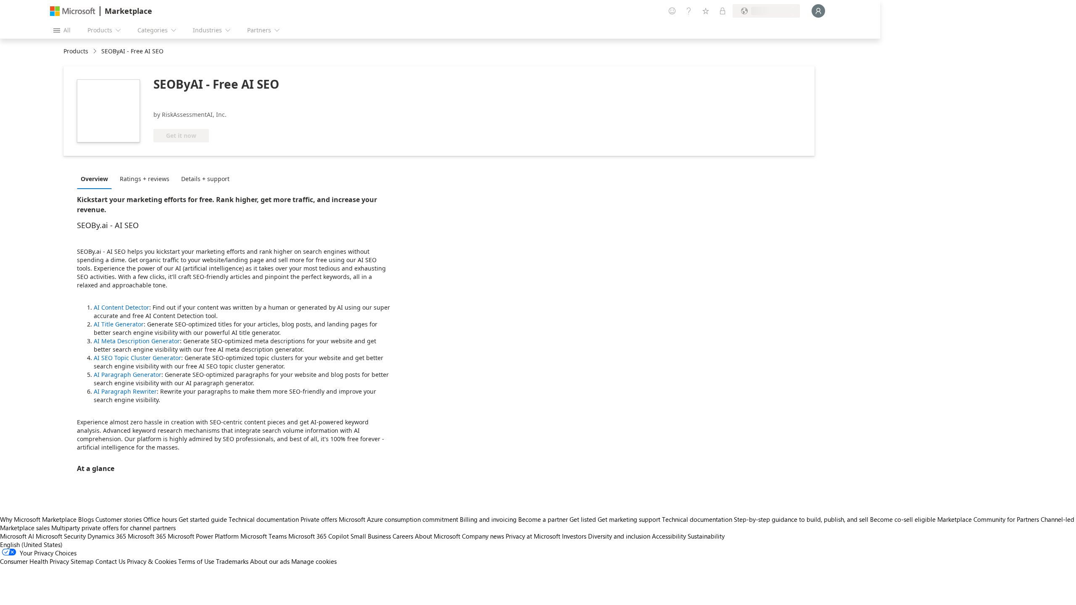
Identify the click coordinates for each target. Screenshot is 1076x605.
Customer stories (118, 519)
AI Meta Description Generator (137, 341)
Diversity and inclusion (619, 536)
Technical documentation (264, 519)
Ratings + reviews (144, 179)
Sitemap (82, 561)
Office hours (160, 519)
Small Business (371, 536)
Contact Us (110, 561)
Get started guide (203, 519)
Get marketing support (629, 519)
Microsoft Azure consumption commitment (399, 519)
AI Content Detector (121, 307)
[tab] (96, 178)
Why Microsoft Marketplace (38, 519)
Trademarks (232, 561)
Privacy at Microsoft (533, 536)
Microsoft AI (17, 536)
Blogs (86, 519)
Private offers (319, 519)
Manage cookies (314, 561)
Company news (483, 536)
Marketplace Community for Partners (988, 519)
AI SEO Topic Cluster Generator (137, 358)
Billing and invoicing (488, 519)
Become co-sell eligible (903, 519)
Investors (574, 536)
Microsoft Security (61, 536)
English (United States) (31, 544)
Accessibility (669, 536)
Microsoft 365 (147, 536)
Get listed (583, 519)
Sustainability (706, 536)
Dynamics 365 (106, 536)
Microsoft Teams (263, 536)
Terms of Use (196, 561)
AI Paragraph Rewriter (125, 391)
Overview (94, 179)
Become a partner (543, 519)
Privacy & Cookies (152, 561)
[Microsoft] (72, 11)
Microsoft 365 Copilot (318, 536)
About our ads (270, 561)
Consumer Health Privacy (34, 561)
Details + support (205, 179)
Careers (403, 536)
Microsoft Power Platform (203, 536)
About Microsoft (437, 536)
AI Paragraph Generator (127, 375)
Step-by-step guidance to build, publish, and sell (801, 519)
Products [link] (75, 51)
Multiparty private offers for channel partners (113, 527)
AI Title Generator (119, 324)
